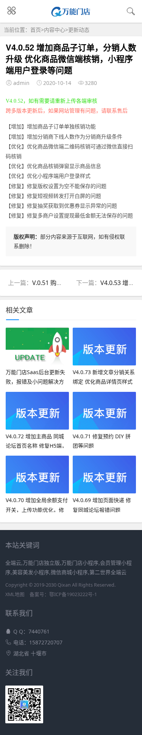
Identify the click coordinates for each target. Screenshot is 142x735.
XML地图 (15, 594)
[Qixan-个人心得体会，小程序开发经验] (71, 14)
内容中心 (54, 29)
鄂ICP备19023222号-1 (73, 594)
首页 (35, 29)
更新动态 (78, 29)
